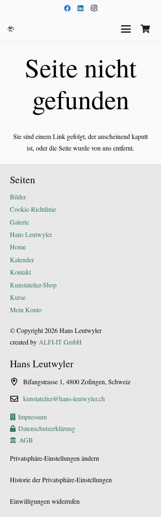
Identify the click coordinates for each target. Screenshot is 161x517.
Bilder (18, 196)
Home (18, 246)
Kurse (18, 297)
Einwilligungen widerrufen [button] (45, 501)
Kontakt (20, 272)
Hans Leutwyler (31, 234)
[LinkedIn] (80, 8)
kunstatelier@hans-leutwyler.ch (64, 398)
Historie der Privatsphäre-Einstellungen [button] (61, 479)
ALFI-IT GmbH (60, 341)
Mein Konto (26, 309)
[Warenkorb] (145, 29)
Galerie (19, 222)
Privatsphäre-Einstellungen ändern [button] (54, 458)
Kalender (22, 259)
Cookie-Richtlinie (33, 209)
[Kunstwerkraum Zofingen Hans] (11, 29)
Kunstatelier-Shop (33, 284)
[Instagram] (93, 8)
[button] (126, 29)
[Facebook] (67, 8)
